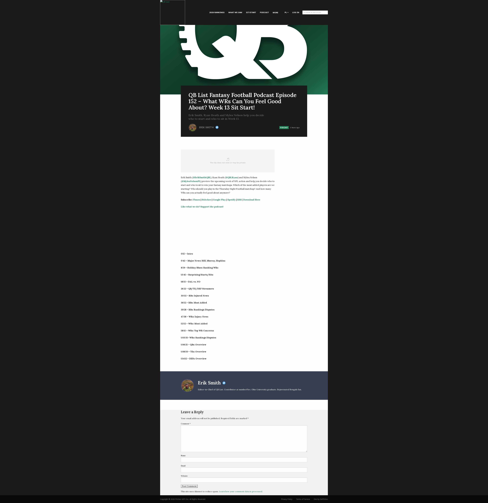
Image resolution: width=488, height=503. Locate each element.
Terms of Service (303, 499)
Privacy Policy (286, 499)
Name (183, 455)
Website (184, 476)
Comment (185, 424)
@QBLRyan (232, 177)
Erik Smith (206, 127)
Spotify (231, 199)
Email (183, 466)
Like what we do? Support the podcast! (202, 206)
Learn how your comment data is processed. (241, 491)
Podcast (284, 127)
